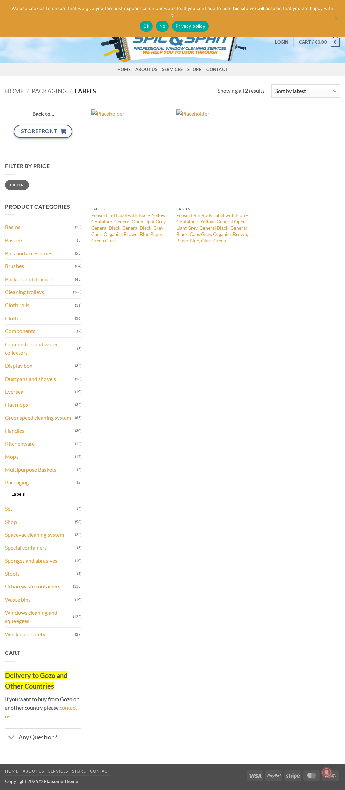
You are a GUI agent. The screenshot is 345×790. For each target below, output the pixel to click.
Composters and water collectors (31, 348)
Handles (14, 430)
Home (124, 69)
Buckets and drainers (29, 279)
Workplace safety (25, 634)
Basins (12, 227)
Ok (146, 26)
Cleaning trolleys (24, 292)
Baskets (14, 240)
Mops (12, 456)
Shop (11, 521)
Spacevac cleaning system (34, 534)
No (162, 26)
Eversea (14, 391)
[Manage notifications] (326, 772)
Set (8, 508)
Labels (18, 494)
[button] (281, 42)
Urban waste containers (32, 586)
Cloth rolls (17, 305)
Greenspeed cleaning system (38, 417)
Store (194, 69)
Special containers (26, 547)
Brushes (14, 266)
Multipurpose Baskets (30, 469)
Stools (12, 573)
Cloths (13, 318)
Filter (17, 184)
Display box (18, 365)
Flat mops (16, 404)
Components (20, 331)
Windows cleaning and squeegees (31, 616)
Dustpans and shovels (30, 378)
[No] (336, 20)
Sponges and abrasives (31, 560)
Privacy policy (190, 26)
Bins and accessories (28, 253)
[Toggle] (11, 737)
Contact (217, 69)
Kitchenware (20, 443)
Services (172, 69)
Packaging (49, 91)
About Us (146, 69)
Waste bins (18, 599)
